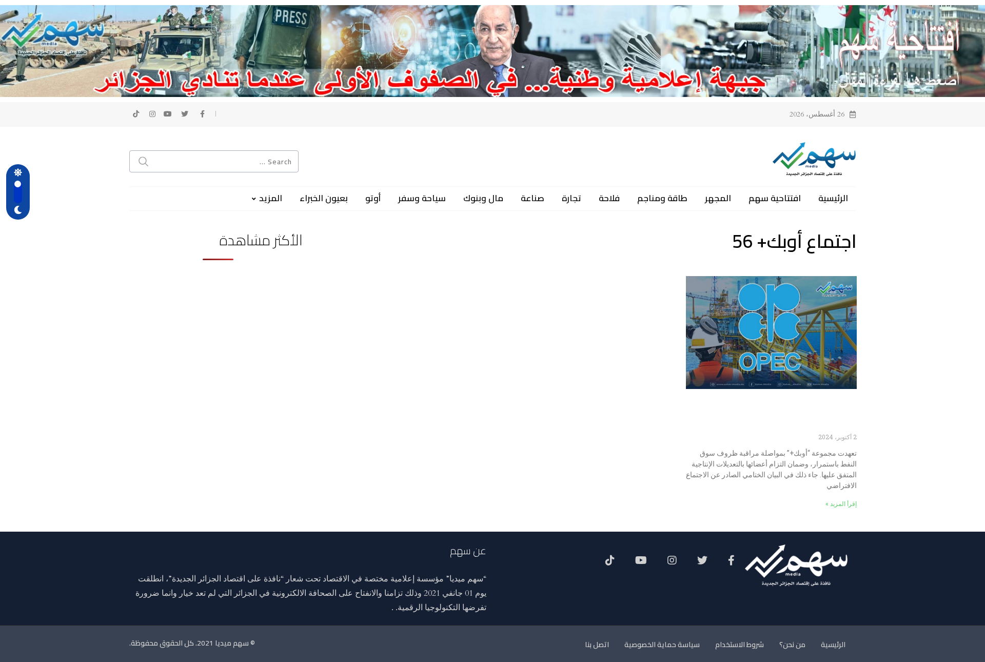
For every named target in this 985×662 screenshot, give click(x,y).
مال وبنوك (483, 198)
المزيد (270, 198)
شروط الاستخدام (739, 644)
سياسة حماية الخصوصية (662, 644)
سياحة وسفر (422, 198)
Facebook (731, 564)
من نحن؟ (792, 644)
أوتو (373, 198)
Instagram (672, 564)
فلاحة (609, 198)
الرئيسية (833, 198)
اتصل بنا (597, 644)
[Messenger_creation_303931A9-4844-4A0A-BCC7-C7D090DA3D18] (492, 50)
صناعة (532, 198)
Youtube (641, 564)
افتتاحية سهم (774, 198)
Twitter (702, 564)
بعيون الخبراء (324, 198)
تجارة (571, 198)
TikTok (610, 564)
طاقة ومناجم (662, 198)
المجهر (718, 198)
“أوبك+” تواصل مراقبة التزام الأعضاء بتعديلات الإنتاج (773, 416)
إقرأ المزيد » (841, 504)
